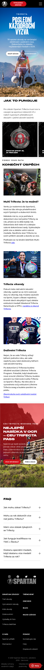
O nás (5, 634)
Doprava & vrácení (30, 649)
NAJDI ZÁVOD (29, 615)
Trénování (28, 594)
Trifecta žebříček (9, 624)
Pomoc (26, 634)
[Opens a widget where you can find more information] (35, 666)
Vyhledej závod (18, 4)
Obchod (27, 601)
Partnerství (6, 644)
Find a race (30, 462)
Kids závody (7, 609)
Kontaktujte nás (29, 639)
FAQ (25, 644)
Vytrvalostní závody (10, 604)
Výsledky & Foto (8, 619)
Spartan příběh (8, 639)
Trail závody (7, 599)
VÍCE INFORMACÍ (12, 462)
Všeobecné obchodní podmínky (27, 665)
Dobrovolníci (7, 614)
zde (13, 243)
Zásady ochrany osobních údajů (7, 665)
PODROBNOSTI (30, 54)
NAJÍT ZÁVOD (13, 54)
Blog (25, 608)
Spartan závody (10, 594)
